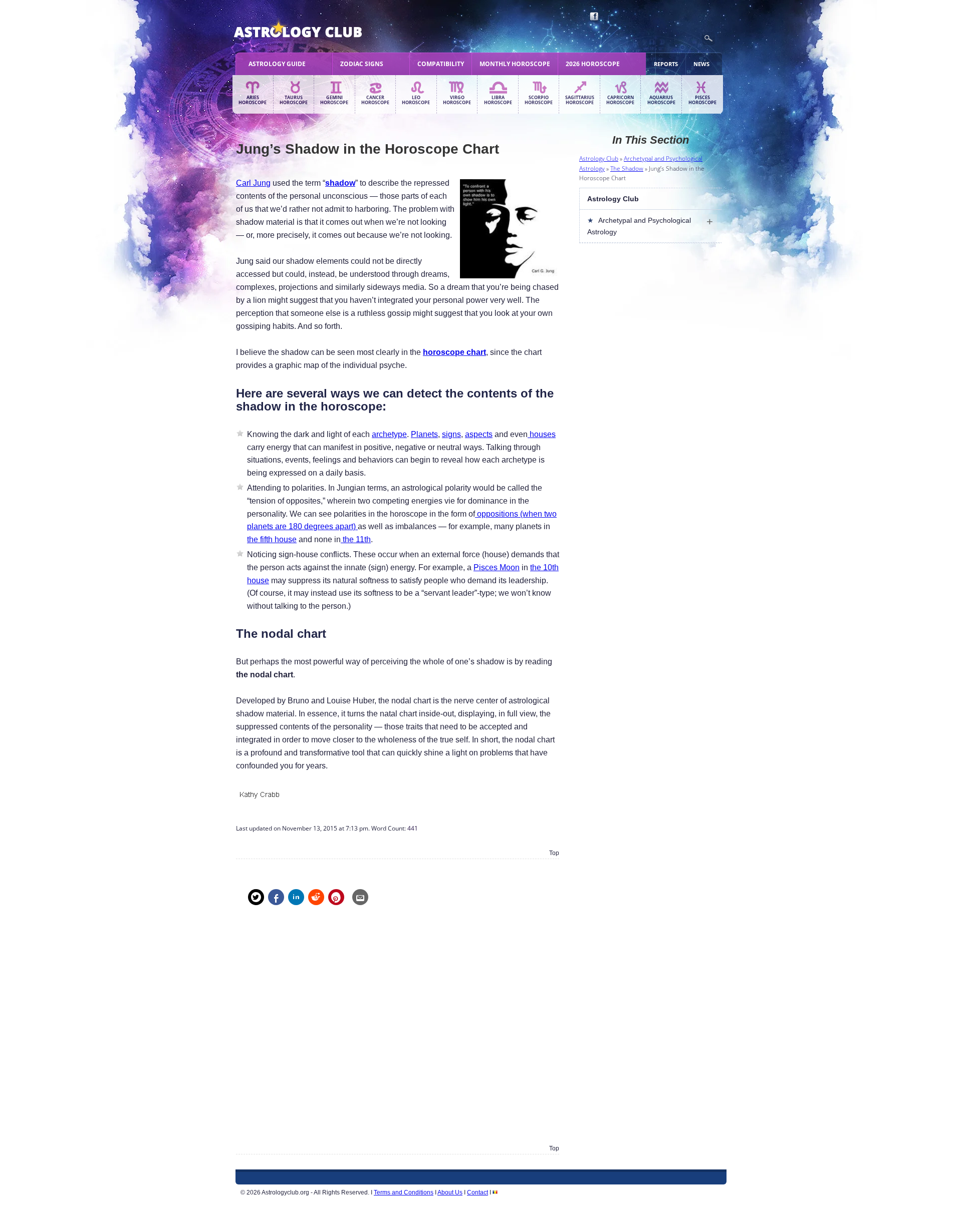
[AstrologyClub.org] (321, 30)
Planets (424, 434)
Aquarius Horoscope (661, 100)
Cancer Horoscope (375, 100)
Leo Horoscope (416, 100)
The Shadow (626, 168)
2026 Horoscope (593, 64)
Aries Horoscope (252, 100)
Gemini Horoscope (334, 100)
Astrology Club (598, 158)
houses (542, 434)
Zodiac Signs (361, 64)
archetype (389, 434)
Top (554, 853)
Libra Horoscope (498, 100)
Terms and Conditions (403, 1192)
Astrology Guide (277, 64)
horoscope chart (454, 352)
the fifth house (272, 539)
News (701, 64)
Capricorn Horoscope (620, 100)
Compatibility (440, 64)
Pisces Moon (496, 567)
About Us (449, 1192)
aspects (479, 434)
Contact (477, 1192)
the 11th (356, 539)
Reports (666, 64)
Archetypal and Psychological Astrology (639, 225)
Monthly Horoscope (514, 64)
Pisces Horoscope (702, 100)
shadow (340, 183)
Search (708, 39)
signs (451, 434)
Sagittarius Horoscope (579, 100)
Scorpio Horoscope (539, 100)
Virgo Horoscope (457, 100)
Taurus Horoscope (294, 100)
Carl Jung (253, 183)
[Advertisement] (397, 1032)
